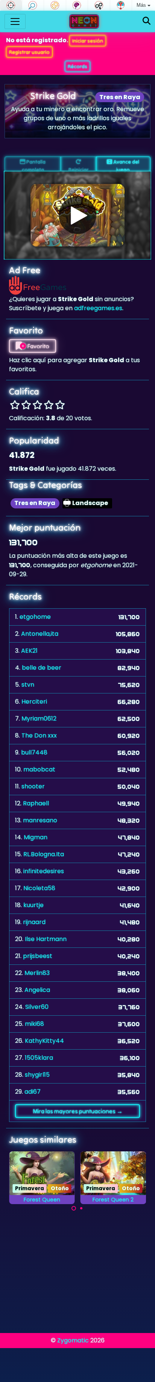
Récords (77, 66)
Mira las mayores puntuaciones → (78, 1111)
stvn (27, 684)
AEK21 (29, 650)
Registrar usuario (29, 52)
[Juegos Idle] (99, 5)
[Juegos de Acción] (11, 5)
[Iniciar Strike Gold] (77, 215)
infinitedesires (43, 871)
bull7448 (34, 752)
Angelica (37, 990)
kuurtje (33, 905)
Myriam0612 (38, 718)
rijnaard (34, 922)
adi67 (32, 1091)
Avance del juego (125, 164)
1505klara (39, 1057)
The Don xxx (39, 735)
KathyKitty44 (44, 1040)
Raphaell (36, 803)
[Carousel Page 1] (73, 1208)
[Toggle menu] (15, 21)
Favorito (37, 346)
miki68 (34, 1023)
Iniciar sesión (87, 40)
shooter (33, 786)
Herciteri (34, 701)
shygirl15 (37, 1074)
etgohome (35, 616)
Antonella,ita (39, 633)
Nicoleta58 (39, 888)
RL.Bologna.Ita (43, 854)
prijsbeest (37, 956)
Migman (35, 837)
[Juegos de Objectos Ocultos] (33, 5)
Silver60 (37, 1006)
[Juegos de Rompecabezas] (55, 5)
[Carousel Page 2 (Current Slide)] (81, 1208)
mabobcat (39, 769)
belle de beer (41, 667)
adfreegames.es (98, 308)
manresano (40, 820)
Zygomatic (73, 1340)
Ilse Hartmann (46, 939)
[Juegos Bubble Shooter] (121, 5)
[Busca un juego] (146, 21)
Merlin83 (37, 973)
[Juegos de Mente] (77, 5)
